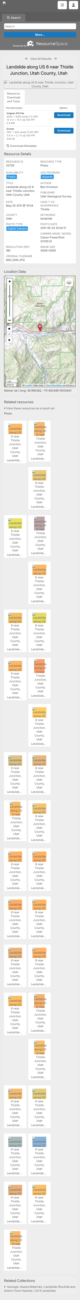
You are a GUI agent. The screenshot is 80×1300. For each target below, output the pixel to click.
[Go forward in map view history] (9, 334)
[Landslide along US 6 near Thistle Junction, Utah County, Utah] (40, 84)
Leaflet (28, 385)
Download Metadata (22, 146)
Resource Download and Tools (13, 97)
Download (63, 115)
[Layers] (69, 282)
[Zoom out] (9, 320)
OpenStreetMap (54, 385)
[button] (40, 327)
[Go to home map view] (9, 329)
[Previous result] (26, 58)
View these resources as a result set (30, 408)
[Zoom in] (9, 281)
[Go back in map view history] (9, 340)
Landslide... (15, 460)
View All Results (41, 58)
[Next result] (55, 58)
